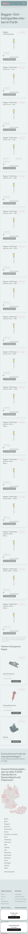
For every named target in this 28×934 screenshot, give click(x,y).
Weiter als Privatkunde (14, 917)
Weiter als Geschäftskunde (14, 929)
